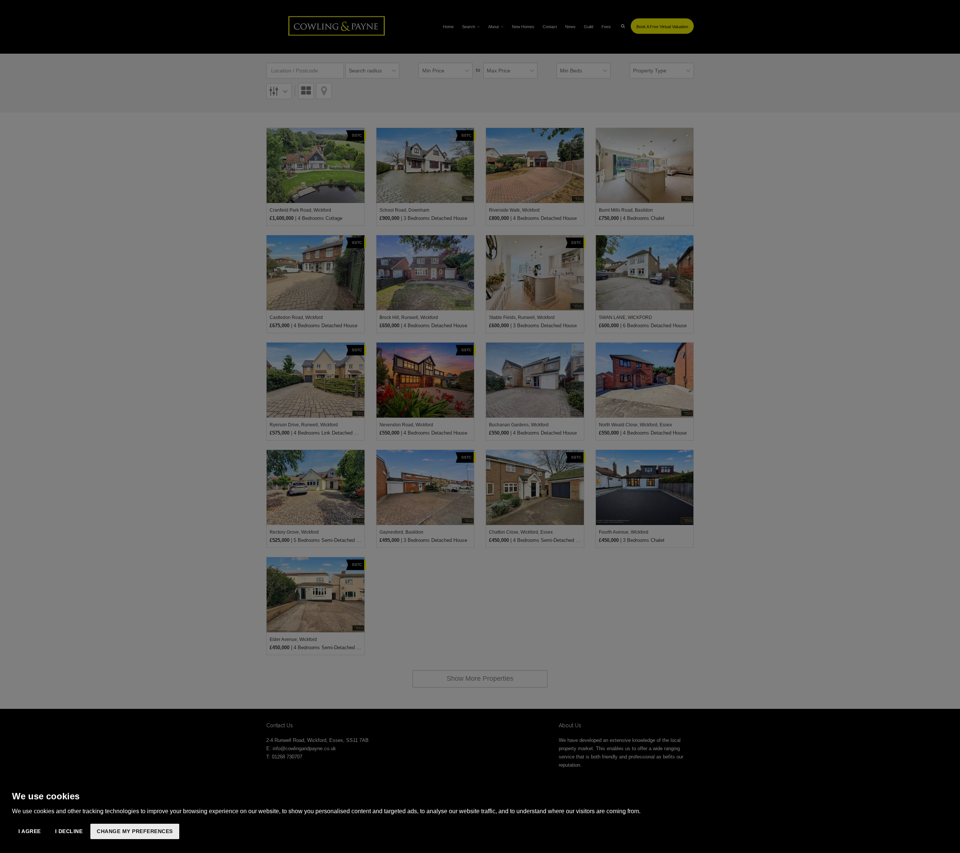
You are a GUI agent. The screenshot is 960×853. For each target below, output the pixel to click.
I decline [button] (69, 831)
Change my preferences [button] (135, 831)
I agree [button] (29, 831)
